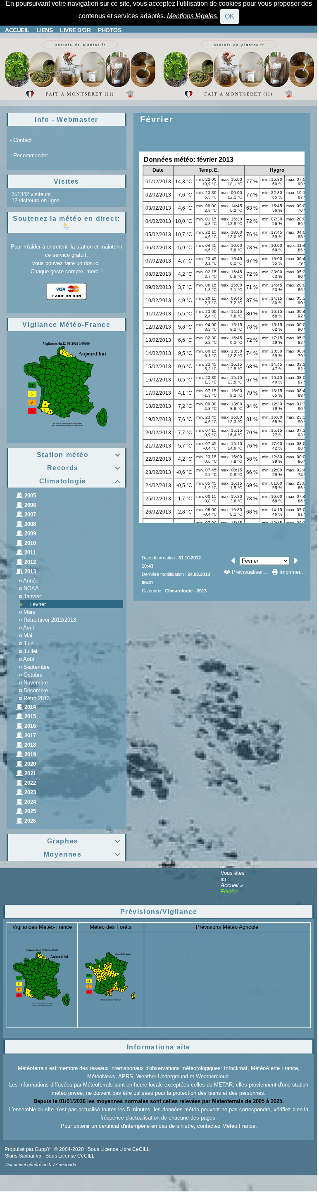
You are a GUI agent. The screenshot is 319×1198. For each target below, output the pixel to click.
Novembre (36, 682)
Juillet (31, 651)
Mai (28, 635)
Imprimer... (291, 572)
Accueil (230, 885)
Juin (28, 643)
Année (30, 581)
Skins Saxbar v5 (23, 1156)
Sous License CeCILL (70, 1156)
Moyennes (82, 854)
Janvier (32, 596)
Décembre (36, 690)
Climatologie (80, 481)
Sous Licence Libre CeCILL (119, 1149)
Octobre (33, 675)
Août (28, 659)
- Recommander (29, 155)
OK (229, 16)
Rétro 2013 (37, 698)
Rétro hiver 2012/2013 (50, 620)
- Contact (21, 140)
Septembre (37, 667)
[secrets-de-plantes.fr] (79, 69)
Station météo (79, 454)
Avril (28, 628)
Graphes (84, 841)
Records (84, 467)
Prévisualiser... (249, 572)
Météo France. (239, 1126)
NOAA (31, 588)
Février (37, 604)
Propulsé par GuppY (28, 1149)
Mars (30, 612)
